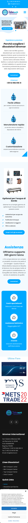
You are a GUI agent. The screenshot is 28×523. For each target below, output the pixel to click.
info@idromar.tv (12, 453)
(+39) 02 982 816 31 (16, 448)
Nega (14, 513)
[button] (25, 491)
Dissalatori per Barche (11, 487)
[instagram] (15, 6)
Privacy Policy (16, 520)
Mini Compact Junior (10, 467)
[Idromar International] (10, 12)
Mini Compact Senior (10, 469)
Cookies (10, 520)
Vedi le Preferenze (14, 517)
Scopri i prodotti (7, 28)
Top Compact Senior (10, 472)
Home (5, 484)
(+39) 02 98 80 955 (11, 451)
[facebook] (12, 6)
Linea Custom (8, 474)
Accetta (14, 508)
